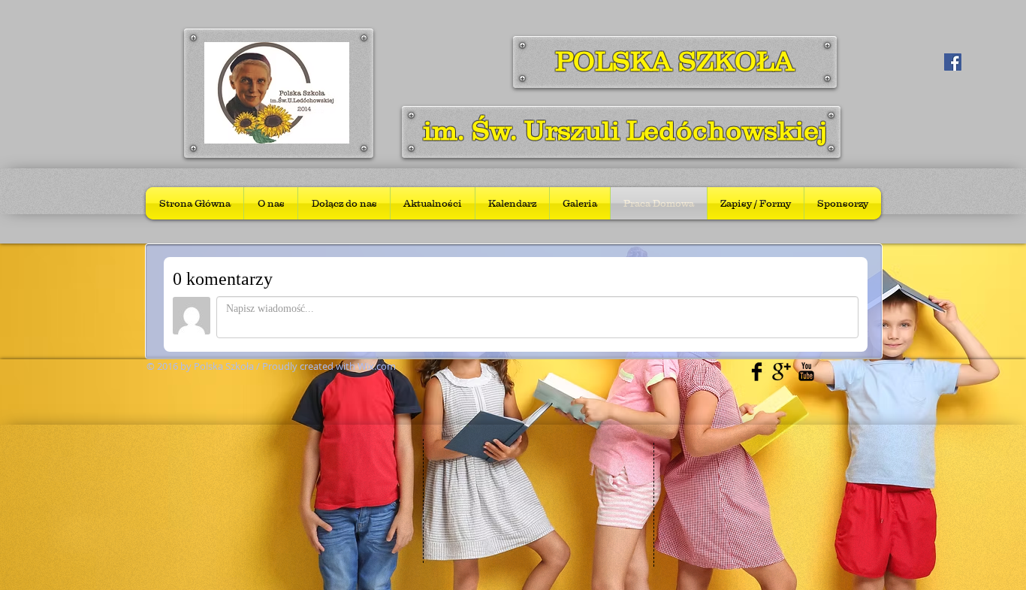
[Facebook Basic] (756, 371)
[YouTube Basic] (806, 371)
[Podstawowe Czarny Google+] (781, 371)
